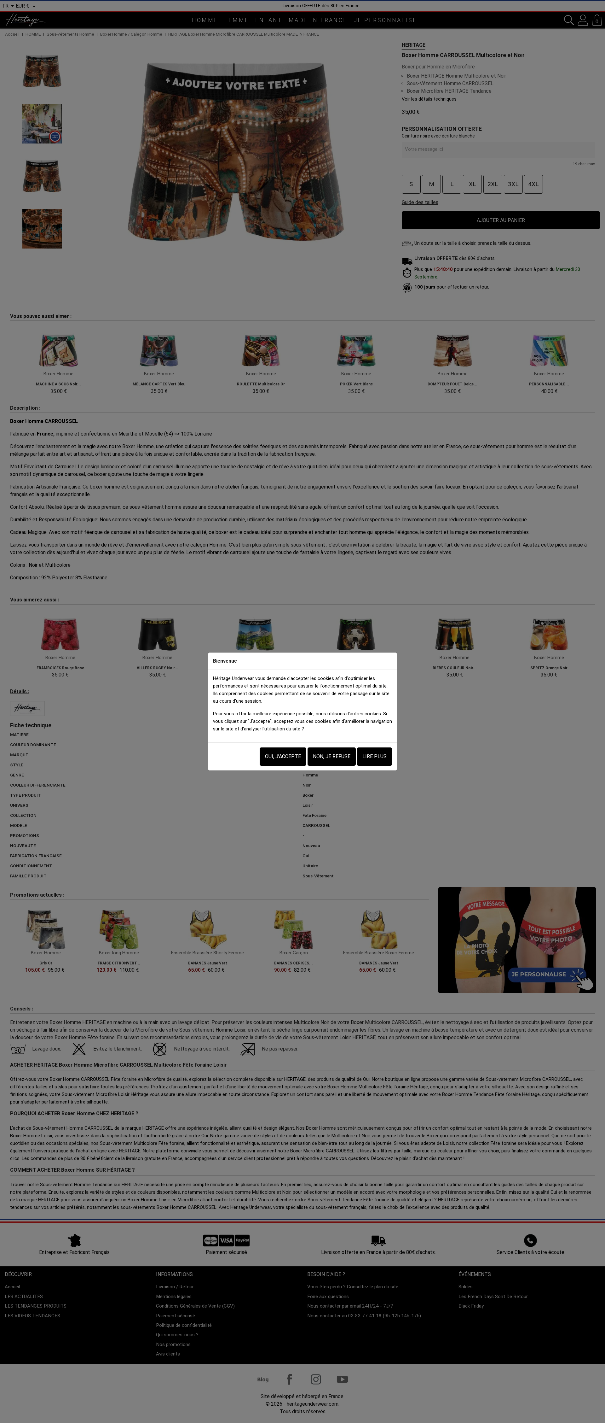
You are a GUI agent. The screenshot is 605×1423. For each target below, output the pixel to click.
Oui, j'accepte (283, 756)
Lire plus (374, 756)
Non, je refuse (331, 756)
